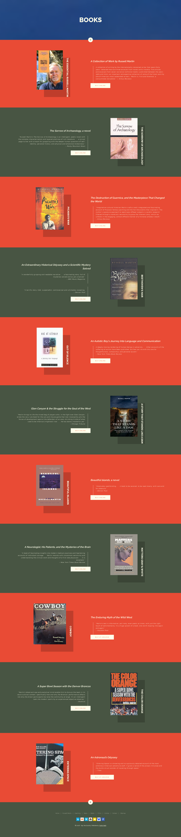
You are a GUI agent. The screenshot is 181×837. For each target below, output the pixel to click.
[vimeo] (86, 819)
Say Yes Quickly (86, 825)
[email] (94, 819)
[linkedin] (78, 819)
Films (99, 813)
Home (57, 813)
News (85, 813)
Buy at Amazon (102, 637)
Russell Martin (67, 813)
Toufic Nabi (102, 825)
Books (92, 813)
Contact (114, 813)
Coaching (78, 813)
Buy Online (100, 85)
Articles (106, 813)
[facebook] (103, 819)
